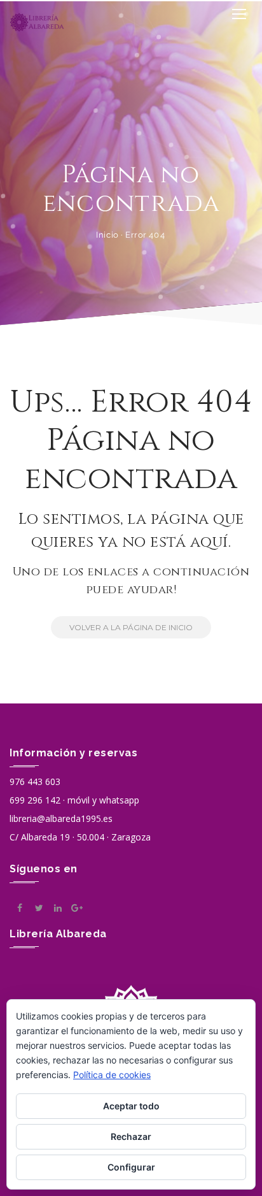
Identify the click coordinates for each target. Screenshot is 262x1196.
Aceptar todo (131, 1105)
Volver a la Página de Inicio (131, 627)
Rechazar (131, 1136)
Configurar (131, 1167)
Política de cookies (112, 1074)
